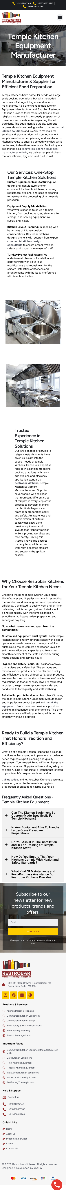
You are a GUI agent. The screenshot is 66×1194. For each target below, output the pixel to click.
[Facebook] (13, 995)
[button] (60, 17)
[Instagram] (5, 995)
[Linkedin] (22, 995)
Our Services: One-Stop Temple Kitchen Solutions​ (31, 175)
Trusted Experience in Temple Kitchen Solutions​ (29, 438)
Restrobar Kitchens (23, 1164)
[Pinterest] (30, 995)
